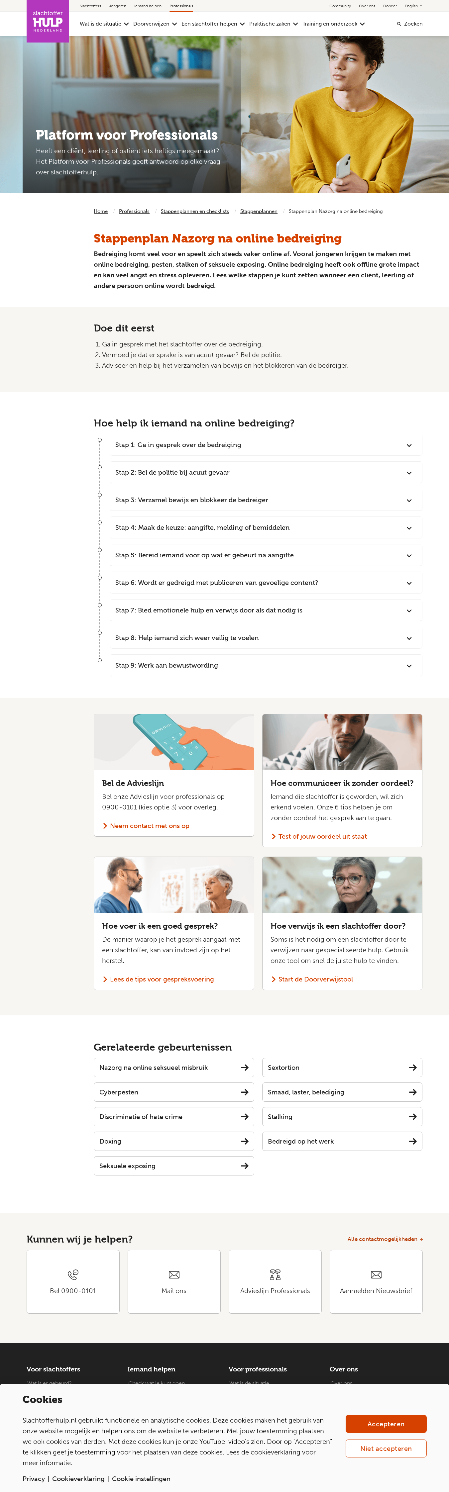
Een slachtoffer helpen (209, 24)
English (412, 6)
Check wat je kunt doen (156, 1383)
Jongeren (117, 6)
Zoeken (413, 24)
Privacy (34, 1479)
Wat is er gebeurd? (49, 1383)
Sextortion (283, 1068)
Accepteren (386, 1424)
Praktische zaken (269, 24)
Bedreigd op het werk (301, 1141)
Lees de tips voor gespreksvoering (162, 979)
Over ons (367, 6)
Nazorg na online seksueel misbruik (153, 1068)
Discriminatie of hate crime (140, 1117)
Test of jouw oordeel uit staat (323, 836)
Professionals (181, 6)
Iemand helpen (148, 6)
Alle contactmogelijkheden (382, 1239)
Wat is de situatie (100, 24)
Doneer (390, 6)
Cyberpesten (118, 1092)
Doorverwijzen (151, 24)
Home (101, 211)
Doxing (110, 1141)
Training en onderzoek (329, 24)
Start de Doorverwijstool (316, 979)
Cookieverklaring (78, 1479)
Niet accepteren (386, 1448)
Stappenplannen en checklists (195, 211)
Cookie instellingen (141, 1479)
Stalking (280, 1117)
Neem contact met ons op (149, 826)
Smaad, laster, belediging (306, 1092)
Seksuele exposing (127, 1166)
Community (340, 6)
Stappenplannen (259, 211)
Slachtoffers (90, 6)
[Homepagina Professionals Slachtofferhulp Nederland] (48, 21)
